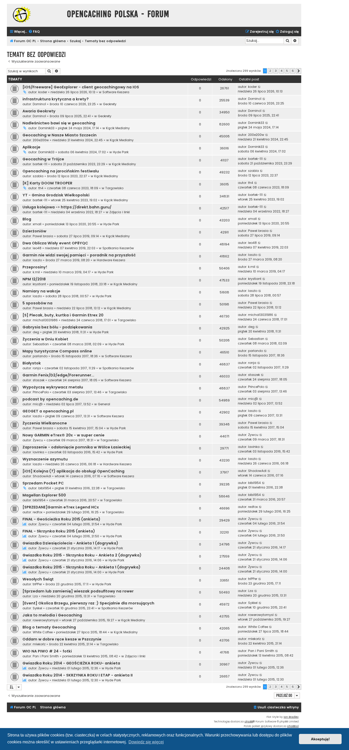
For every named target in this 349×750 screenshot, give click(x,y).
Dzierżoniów (34, 231)
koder (42, 92)
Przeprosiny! (34, 267)
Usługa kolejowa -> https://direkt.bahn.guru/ (66, 207)
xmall (37, 224)
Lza (35, 596)
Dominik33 (46, 128)
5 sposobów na (37, 303)
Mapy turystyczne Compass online (57, 351)
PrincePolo (41, 392)
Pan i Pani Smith (46, 656)
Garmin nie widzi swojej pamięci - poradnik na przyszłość (79, 255)
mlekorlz (39, 644)
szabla (38, 176)
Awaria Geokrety (38, 111)
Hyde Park (121, 152)
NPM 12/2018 (34, 279)
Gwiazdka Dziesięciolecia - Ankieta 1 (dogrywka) (70, 543)
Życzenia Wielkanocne (44, 423)
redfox (37, 512)
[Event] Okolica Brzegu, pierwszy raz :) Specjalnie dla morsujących (88, 603)
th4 (40, 188)
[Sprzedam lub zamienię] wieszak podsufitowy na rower (78, 591)
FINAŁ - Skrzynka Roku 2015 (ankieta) (58, 531)
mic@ (38, 404)
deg (36, 332)
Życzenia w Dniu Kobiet (45, 339)
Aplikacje (31, 147)
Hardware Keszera (111, 260)
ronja (37, 368)
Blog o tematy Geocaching (49, 627)
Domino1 (39, 104)
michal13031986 (45, 320)
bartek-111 (40, 164)
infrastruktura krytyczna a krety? (55, 99)
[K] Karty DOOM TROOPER (47, 183)
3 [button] (276, 71)
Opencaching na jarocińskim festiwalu (60, 171)
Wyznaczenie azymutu (45, 459)
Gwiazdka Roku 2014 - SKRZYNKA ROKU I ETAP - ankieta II (77, 675)
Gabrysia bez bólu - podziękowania (57, 327)
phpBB (249, 721)
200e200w (41, 140)
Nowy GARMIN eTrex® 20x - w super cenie (63, 435)
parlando (40, 356)
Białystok (31, 363)
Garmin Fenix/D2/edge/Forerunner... (58, 375)
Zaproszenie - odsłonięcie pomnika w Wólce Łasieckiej (76, 447)
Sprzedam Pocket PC (43, 483)
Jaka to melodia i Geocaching (52, 615)
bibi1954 (44, 488)
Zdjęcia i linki (119, 212)
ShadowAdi (42, 476)
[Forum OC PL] (35, 14)
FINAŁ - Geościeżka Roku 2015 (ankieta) (61, 519)
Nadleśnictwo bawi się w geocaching (58, 123)
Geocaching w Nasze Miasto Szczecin (59, 135)
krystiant (39, 284)
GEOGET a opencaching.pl (48, 411)
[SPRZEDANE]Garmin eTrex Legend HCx (60, 507)
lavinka (38, 452)
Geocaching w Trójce (43, 159)
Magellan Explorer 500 (44, 495)
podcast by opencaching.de (50, 399)
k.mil (36, 272)
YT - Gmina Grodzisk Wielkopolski (55, 195)
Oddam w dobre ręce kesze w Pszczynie (61, 639)
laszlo (37, 260)
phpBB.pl (293, 726)
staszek (38, 380)
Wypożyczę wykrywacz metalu (52, 387)
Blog (26, 219)
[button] (298, 71)
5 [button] (287, 71)
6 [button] (293, 71)
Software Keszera (115, 92)
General (104, 404)
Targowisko (114, 188)
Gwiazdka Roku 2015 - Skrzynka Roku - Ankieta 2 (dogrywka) (82, 555)
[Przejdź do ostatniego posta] (259, 87)
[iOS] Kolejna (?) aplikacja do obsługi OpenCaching (73, 471)
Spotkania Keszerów (118, 248)
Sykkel (37, 608)
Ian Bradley (291, 717)
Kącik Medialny (118, 128)
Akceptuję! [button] (320, 739)
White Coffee (43, 632)
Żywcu (38, 440)
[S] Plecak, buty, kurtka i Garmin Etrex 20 (62, 315)
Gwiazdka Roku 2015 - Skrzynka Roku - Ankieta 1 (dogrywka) (81, 567)
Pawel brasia (43, 236)
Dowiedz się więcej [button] (146, 742)
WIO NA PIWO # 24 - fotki (47, 651)
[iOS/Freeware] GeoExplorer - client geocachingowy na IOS (80, 87)
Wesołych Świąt (38, 579)
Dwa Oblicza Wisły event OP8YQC (55, 243)
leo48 (37, 248)
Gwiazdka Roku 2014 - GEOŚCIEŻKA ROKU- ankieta (71, 663)
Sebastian (41, 344)
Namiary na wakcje (41, 291)
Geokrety (110, 104)
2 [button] (270, 71)
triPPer (37, 584)
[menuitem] (34, 31)
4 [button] (281, 71)
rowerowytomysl (45, 620)
